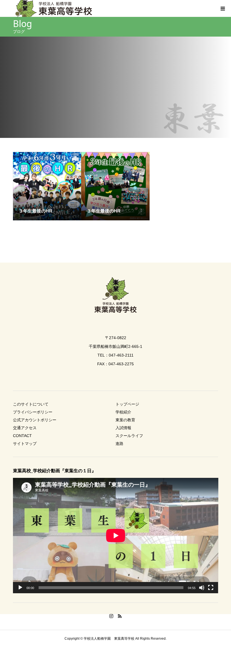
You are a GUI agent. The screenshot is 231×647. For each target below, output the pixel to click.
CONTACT (22, 435)
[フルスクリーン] (211, 587)
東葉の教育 (125, 420)
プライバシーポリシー (32, 412)
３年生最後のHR (35, 211)
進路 (119, 443)
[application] (115, 535)
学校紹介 (123, 412)
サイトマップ (25, 443)
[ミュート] (202, 587)
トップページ (127, 404)
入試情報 (123, 428)
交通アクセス (25, 428)
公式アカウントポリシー (34, 420)
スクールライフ (129, 435)
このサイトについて (30, 404)
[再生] (20, 587)
